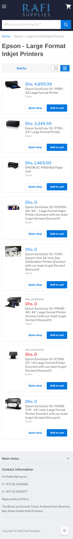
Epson (28, 96)
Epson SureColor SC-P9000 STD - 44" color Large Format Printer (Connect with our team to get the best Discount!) (46, 411)
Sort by (21, 68)
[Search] (66, 24)
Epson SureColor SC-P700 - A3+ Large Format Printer (44, 130)
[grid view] (55, 68)
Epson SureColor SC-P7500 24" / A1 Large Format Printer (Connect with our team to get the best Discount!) (45, 364)
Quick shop (35, 107)
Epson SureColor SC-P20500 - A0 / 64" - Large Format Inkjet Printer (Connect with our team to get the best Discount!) (46, 212)
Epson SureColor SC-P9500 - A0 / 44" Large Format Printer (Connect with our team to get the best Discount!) (45, 314)
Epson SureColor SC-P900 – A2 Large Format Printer (44, 90)
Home (6, 36)
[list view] (64, 68)
